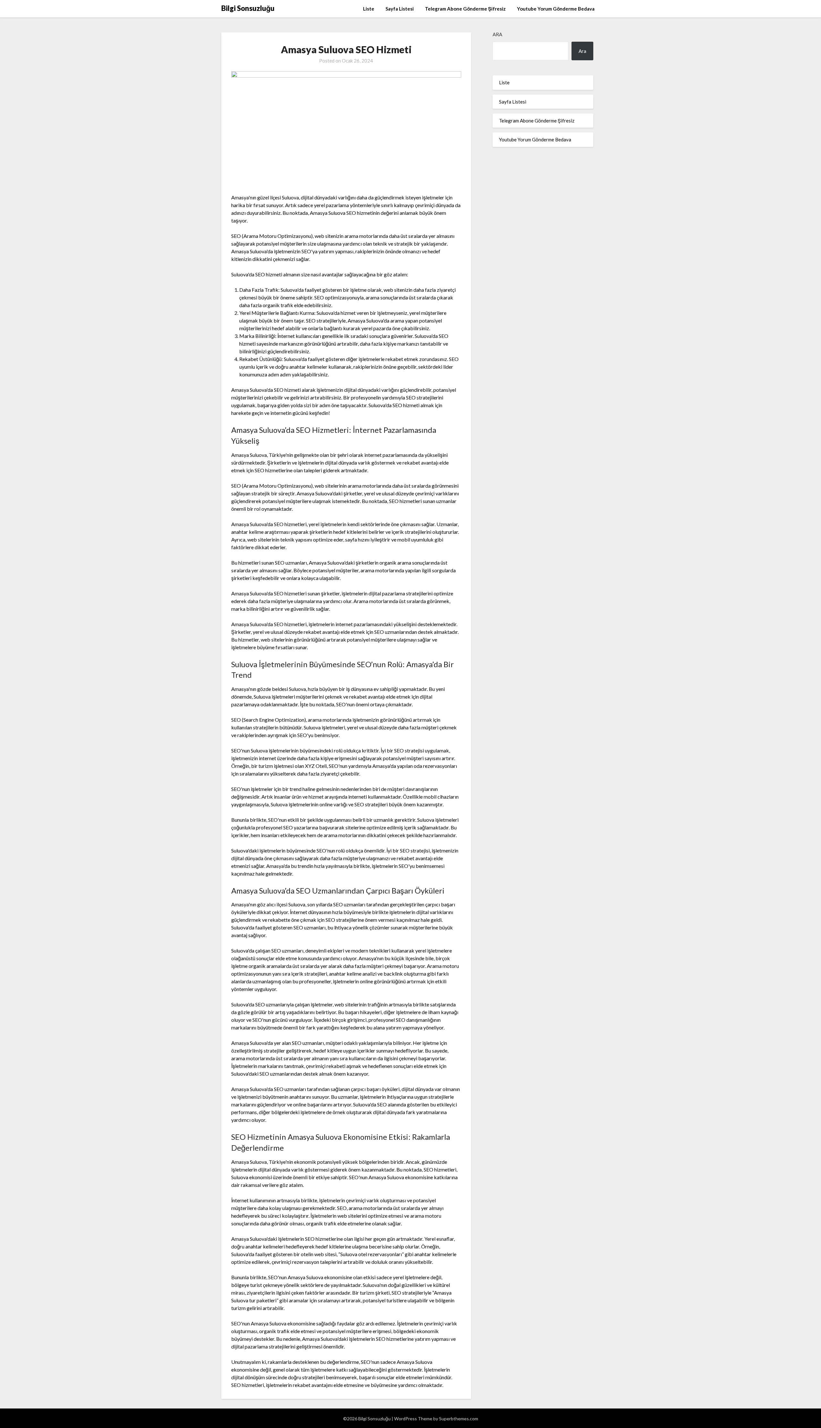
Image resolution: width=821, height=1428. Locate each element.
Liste (368, 9)
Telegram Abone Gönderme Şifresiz (465, 9)
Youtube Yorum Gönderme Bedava (556, 9)
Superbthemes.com (458, 1418)
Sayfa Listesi (399, 9)
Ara (497, 34)
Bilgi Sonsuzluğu (248, 8)
